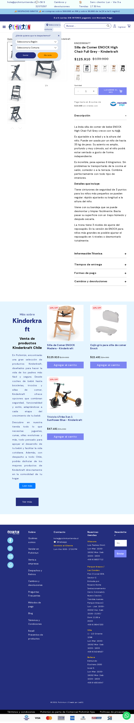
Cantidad (78, 85)
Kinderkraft (82, 43)
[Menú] (5, 27)
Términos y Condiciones (35, 622)
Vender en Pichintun (33, 551)
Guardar (26, 55)
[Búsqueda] (108, 26)
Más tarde (48, 55)
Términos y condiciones (21, 711)
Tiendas (83, 6)
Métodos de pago (34, 604)
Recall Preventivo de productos (35, 635)
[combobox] (87, 25)
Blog (30, 613)
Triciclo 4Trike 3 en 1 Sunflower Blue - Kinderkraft (64, 418)
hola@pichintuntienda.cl (21, 2)
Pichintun (62, 702)
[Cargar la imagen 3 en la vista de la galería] (16, 93)
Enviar (120, 553)
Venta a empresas (33, 562)
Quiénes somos (32, 540)
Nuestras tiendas (92, 534)
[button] (129, 27)
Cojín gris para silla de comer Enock (108, 347)
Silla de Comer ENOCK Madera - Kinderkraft (61, 347)
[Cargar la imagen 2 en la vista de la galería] (16, 72)
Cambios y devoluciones (35, 583)
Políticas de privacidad (113, 711)
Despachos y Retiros (35, 572)
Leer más (27, 486)
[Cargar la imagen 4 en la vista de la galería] (16, 114)
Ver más (27, 501)
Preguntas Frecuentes (34, 594)
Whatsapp (62, 542)
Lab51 (80, 702)
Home (10, 39)
